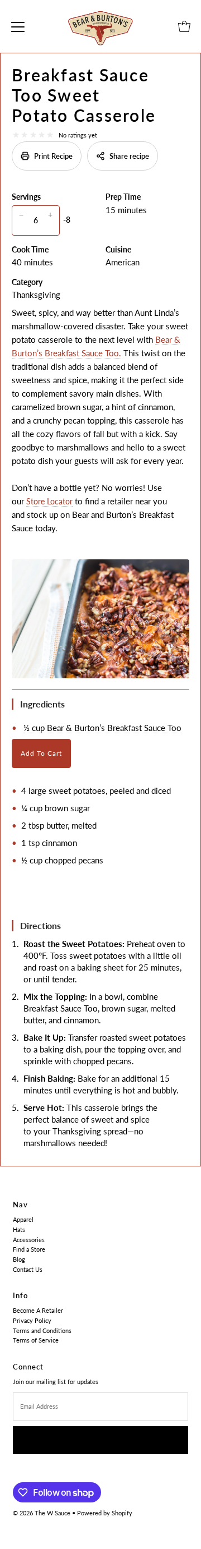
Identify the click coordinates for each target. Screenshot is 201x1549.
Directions (40, 925)
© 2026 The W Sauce (41, 1512)
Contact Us (27, 1269)
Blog (19, 1259)
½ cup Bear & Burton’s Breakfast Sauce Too (102, 728)
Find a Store (29, 1249)
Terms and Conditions (42, 1330)
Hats (19, 1229)
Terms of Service (36, 1340)
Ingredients (42, 703)
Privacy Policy (32, 1320)
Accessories (29, 1239)
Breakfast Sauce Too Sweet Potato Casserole (84, 95)
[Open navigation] (18, 26)
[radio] (16, 135)
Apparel (23, 1219)
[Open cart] (184, 26)
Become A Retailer (38, 1310)
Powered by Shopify (104, 1512)
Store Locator (49, 501)
